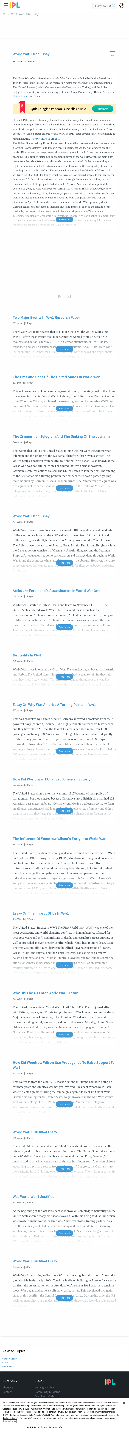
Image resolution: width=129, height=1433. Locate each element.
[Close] (124, 1403)
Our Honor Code (44, 1396)
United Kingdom (9, 1358)
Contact (7, 1392)
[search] (114, 6)
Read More (64, 348)
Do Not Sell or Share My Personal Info (44, 1427)
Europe (5, 1362)
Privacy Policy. (9, 1421)
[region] (64, 1415)
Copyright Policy (44, 1387)
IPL (4, 14)
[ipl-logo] (14, 6)
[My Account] (123, 5)
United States (20, 96)
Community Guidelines (48, 1392)
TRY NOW (103, 108)
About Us (8, 1387)
